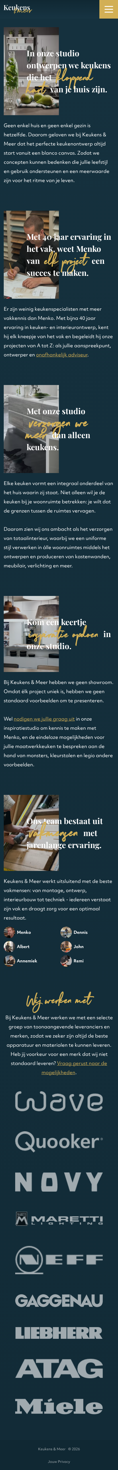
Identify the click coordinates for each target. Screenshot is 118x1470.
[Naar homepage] (18, 9)
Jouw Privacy (59, 1461)
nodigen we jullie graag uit (44, 718)
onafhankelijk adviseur (61, 354)
